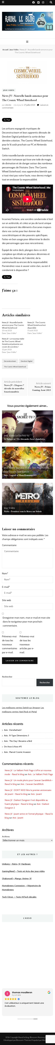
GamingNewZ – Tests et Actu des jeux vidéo (23, 871)
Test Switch (23, 471)
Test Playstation (40, 467)
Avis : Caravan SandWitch (32, 784)
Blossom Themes (23, 1040)
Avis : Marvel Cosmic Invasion (17, 752)
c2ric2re (8, 105)
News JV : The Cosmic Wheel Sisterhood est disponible (37, 325)
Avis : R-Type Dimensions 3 (16, 735)
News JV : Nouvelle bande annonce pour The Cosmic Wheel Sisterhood (13, 325)
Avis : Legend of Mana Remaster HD (20, 475)
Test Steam (10, 471)
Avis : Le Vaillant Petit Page (40, 774)
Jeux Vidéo (8, 90)
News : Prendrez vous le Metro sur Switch (23, 511)
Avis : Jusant (36, 794)
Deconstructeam (10, 361)
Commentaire (9, 545)
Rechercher (7, 676)
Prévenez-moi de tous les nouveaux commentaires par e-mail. (9, 644)
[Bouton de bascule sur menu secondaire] (3, 2)
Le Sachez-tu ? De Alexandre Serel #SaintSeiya (24, 439)
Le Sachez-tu (22, 435)
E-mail (6, 586)
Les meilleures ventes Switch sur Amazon (21, 707)
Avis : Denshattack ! (13, 730)
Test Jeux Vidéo (23, 467)
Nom (5, 573)
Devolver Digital (26, 361)
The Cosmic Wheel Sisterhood (15, 367)
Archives (6, 836)
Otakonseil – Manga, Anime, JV (17, 878)
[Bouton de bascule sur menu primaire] (27, 41)
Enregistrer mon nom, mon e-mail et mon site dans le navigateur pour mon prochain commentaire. (26, 621)
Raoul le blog (24, 1037)
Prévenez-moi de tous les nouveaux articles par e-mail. (27, 644)
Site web (6, 600)
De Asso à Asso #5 (13, 746)
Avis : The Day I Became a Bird (18, 741)
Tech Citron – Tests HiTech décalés (19, 897)
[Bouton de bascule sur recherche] (51, 2)
